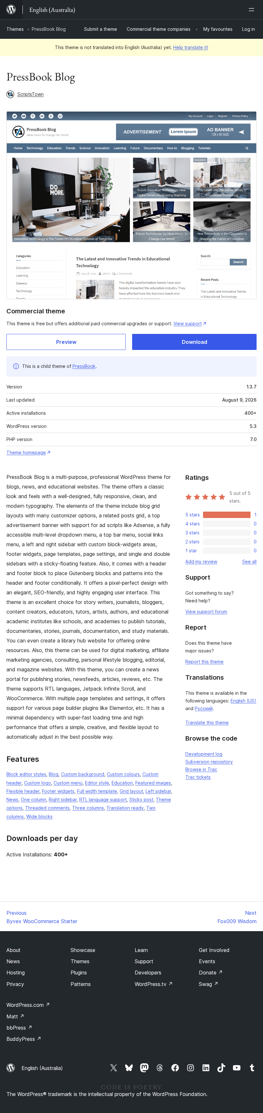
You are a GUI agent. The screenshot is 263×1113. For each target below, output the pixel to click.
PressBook (84, 366)
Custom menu (68, 783)
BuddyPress (23, 1039)
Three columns (88, 808)
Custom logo (37, 783)
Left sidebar (158, 791)
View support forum (206, 611)
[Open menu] (252, 9)
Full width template (97, 791)
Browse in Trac (201, 769)
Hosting (15, 972)
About (13, 950)
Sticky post (141, 799)
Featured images (153, 783)
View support (188, 323)
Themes (15, 29)
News (12, 799)
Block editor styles (26, 774)
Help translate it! (190, 47)
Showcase (83, 950)
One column (33, 799)
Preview (66, 342)
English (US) (243, 700)
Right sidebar (63, 799)
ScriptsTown (30, 94)
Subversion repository (209, 761)
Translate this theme (207, 722)
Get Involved (214, 950)
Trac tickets (198, 777)
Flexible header (22, 791)
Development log (203, 754)
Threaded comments (47, 808)
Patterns (81, 984)
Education (122, 783)
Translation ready (125, 808)
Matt (15, 1016)
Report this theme (204, 661)
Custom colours (123, 774)
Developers (148, 972)
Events (207, 961)
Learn (141, 950)
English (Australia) (42, 1068)
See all (249, 561)
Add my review (201, 561)
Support (144, 961)
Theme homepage (26, 452)
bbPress (19, 1027)
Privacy (15, 984)
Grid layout (131, 791)
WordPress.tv (154, 984)
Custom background (82, 774)
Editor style (97, 783)
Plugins (79, 972)
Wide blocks (39, 816)
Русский (204, 708)
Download (194, 342)
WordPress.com (28, 1005)
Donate (211, 972)
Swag (208, 984)
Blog (53, 774)
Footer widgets (58, 791)
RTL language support (103, 799)
